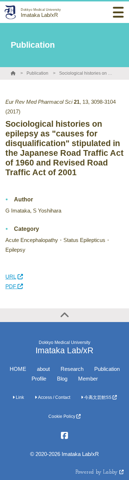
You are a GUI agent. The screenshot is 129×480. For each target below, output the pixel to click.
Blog (62, 379)
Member (88, 379)
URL (10, 277)
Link (19, 397)
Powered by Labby (97, 472)
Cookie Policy (62, 416)
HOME (18, 369)
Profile (39, 379)
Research (72, 369)
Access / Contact (53, 397)
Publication (37, 73)
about (43, 369)
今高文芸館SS (98, 397)
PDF (11, 286)
